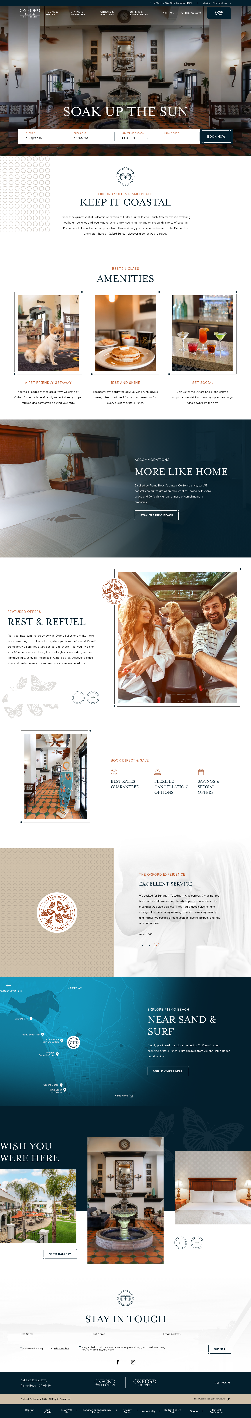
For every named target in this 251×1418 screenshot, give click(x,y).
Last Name (98, 1334)
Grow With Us (66, 1411)
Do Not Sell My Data (172, 1411)
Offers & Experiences (139, 13)
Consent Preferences (216, 1411)
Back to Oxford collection (173, 3)
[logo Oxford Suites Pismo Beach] (30, 13)
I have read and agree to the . (46, 1349)
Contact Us (29, 1411)
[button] (78, 697)
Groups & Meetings (107, 13)
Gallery (168, 13)
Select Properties (215, 3)
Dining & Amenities (78, 13)
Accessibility (148, 1411)
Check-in (31, 133)
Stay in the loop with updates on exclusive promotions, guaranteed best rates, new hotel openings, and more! (123, 1348)
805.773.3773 (193, 13)
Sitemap (194, 1411)
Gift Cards (47, 1411)
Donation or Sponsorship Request (95, 1411)
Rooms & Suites (52, 13)
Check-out (80, 133)
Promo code (171, 133)
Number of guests (133, 133)
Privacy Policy (61, 1348)
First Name (26, 1334)
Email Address (172, 1334)
